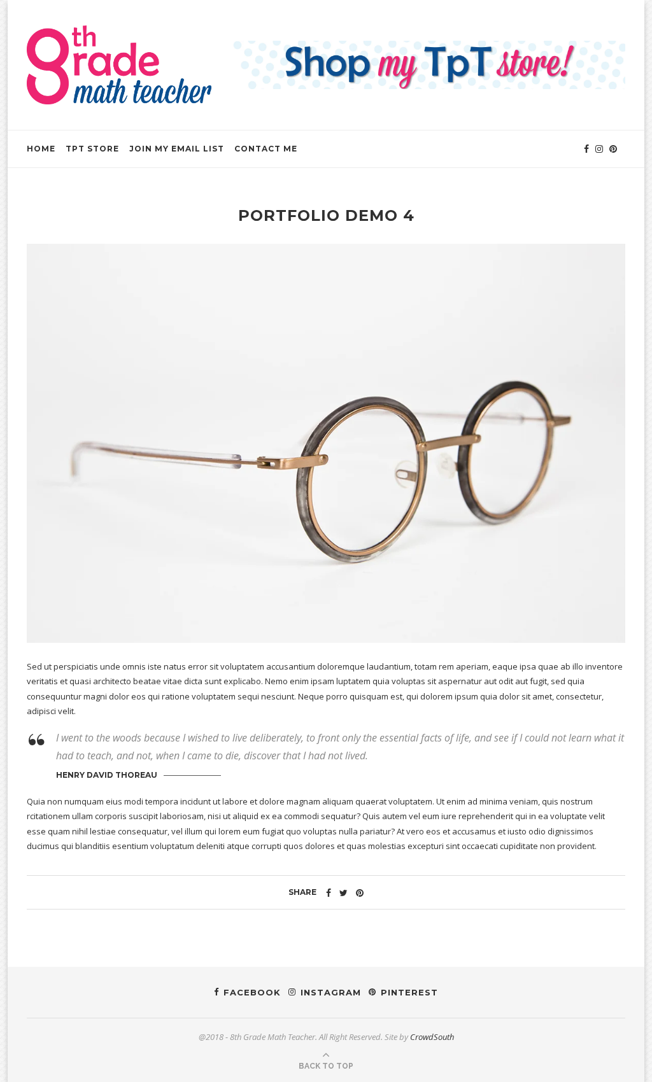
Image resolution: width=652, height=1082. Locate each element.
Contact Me (265, 148)
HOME (41, 148)
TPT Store (92, 148)
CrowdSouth (432, 1037)
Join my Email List (176, 148)
